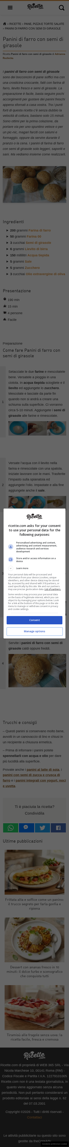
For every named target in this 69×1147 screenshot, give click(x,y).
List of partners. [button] (53, 589)
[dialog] (34, 573)
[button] (34, 568)
